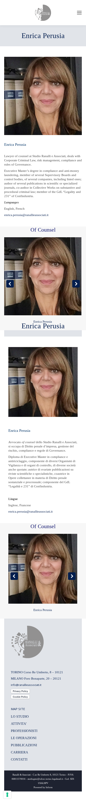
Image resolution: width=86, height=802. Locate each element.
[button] (10, 284)
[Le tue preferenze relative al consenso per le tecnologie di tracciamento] (7, 795)
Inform (49, 787)
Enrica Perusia (42, 321)
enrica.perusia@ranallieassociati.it (26, 215)
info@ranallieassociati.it (26, 685)
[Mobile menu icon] (79, 12)
